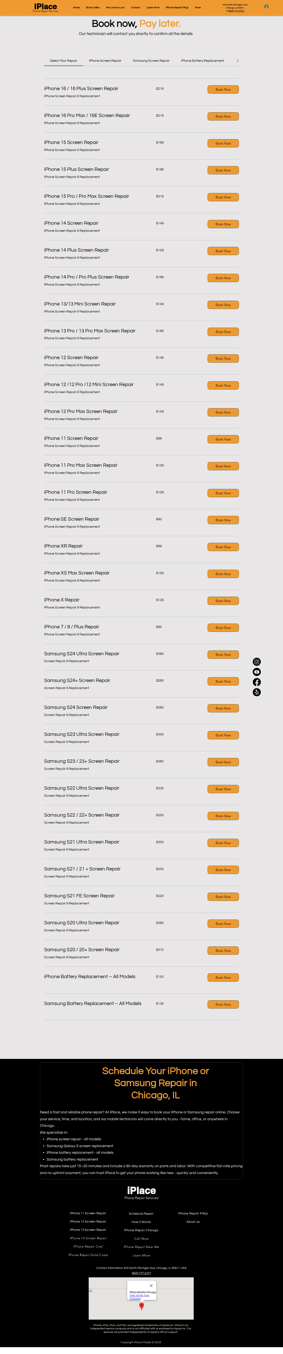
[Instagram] (257, 662)
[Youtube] (257, 672)
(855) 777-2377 (236, 11)
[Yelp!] (257, 692)
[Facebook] (257, 682)
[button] (223, 89)
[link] (63, 60)
